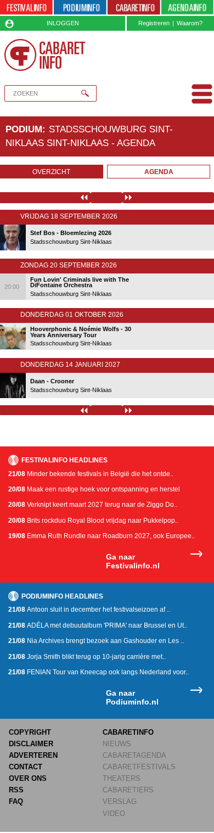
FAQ (16, 801)
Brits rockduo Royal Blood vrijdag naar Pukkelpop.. (93, 520)
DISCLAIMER (31, 744)
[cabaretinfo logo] (45, 55)
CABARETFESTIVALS (139, 767)
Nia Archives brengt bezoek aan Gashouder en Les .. (96, 641)
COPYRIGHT (30, 732)
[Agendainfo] (187, 8)
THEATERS (121, 778)
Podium (23, 129)
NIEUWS (117, 744)
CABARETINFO (128, 732)
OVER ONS (28, 778)
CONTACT (25, 767)
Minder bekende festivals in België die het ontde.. (90, 474)
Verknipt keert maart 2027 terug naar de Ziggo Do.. (92, 504)
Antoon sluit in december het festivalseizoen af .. (89, 609)
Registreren (154, 23)
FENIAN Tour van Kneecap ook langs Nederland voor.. (98, 672)
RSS (16, 790)
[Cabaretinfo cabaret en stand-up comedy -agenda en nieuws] (134, 8)
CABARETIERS (128, 790)
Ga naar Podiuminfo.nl (132, 697)
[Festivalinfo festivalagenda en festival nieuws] (26, 8)
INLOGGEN (63, 23)
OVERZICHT (51, 172)
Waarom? (189, 23)
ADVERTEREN (33, 755)
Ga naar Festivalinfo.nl (133, 561)
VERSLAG (120, 801)
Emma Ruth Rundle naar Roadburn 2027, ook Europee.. (101, 536)
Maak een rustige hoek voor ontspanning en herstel (94, 489)
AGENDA (158, 172)
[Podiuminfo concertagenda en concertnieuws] (80, 8)
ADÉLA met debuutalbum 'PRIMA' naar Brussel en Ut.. (97, 625)
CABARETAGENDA (134, 755)
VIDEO (114, 813)
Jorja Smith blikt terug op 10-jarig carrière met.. (87, 657)
